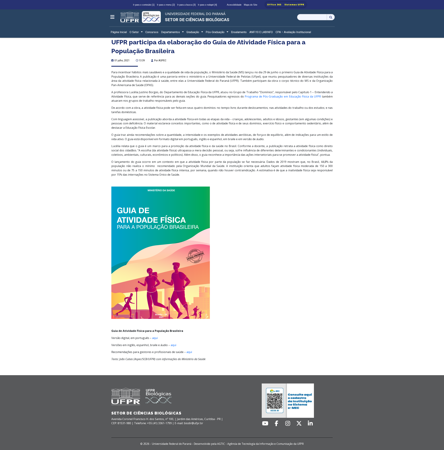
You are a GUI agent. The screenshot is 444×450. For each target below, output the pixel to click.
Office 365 (274, 4)
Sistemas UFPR (294, 4)
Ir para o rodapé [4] (207, 4)
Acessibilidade (234, 4)
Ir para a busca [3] (186, 4)
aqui (155, 338)
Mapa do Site (250, 4)
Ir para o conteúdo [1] (144, 4)
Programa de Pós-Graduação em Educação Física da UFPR (283, 96)
